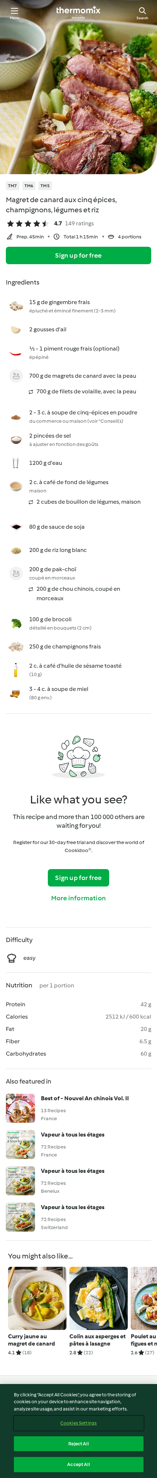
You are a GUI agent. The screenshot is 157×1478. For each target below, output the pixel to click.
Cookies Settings (78, 1423)
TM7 (12, 185)
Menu (15, 18)
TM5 (45, 185)
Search (142, 18)
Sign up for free (78, 255)
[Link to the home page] (78, 13)
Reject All (78, 1443)
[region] (78, 1431)
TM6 (29, 185)
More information (78, 898)
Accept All (78, 1464)
